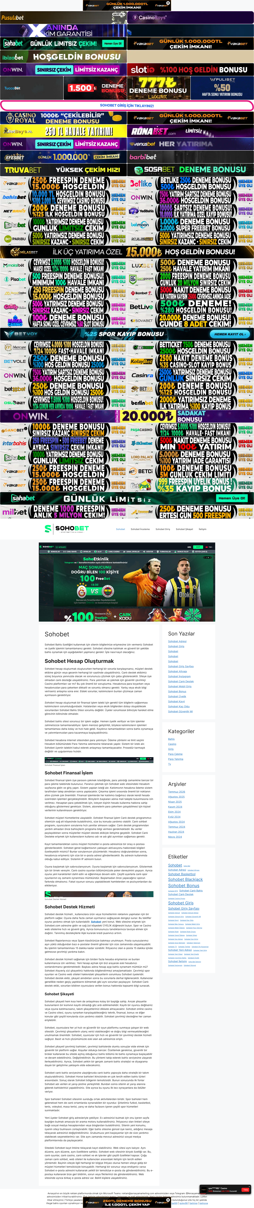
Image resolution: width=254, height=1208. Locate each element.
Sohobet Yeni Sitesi (175, 954)
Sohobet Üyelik (177, 696)
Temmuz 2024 (176, 826)
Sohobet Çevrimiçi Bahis (177, 958)
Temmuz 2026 (176, 791)
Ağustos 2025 (176, 796)
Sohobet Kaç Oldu (179, 706)
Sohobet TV (172, 947)
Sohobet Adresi (177, 641)
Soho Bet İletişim (194, 962)
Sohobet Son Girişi (191, 939)
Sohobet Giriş (163, 529)
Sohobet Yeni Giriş (200, 950)
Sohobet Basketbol (181, 874)
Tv (169, 764)
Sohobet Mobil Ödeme (176, 928)
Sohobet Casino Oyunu (176, 898)
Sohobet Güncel (174, 913)
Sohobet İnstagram (179, 676)
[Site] (63, 183)
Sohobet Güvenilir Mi (180, 711)
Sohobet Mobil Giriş (180, 686)
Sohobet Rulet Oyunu (188, 932)
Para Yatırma (175, 759)
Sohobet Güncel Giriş (176, 917)
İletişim (202, 529)
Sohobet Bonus (177, 691)
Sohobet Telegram (193, 943)
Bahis (171, 739)
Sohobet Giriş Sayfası (181, 666)
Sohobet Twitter (184, 947)
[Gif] (127, 252)
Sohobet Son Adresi (175, 939)
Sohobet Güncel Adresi (189, 913)
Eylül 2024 (174, 816)
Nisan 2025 (175, 801)
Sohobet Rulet (173, 932)
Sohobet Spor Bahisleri (176, 943)
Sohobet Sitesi (191, 935)
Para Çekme (175, 754)
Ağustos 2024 (176, 821)
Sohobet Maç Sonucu (176, 924)
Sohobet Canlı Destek (181, 681)
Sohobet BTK (173, 891)
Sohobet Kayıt (176, 701)
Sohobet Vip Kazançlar (200, 947)
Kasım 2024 (175, 806)
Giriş (171, 749)
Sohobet (120, 529)
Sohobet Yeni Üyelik (191, 954)
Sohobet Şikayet (184, 529)
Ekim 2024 (174, 811)
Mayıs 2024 (175, 836)
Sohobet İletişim (177, 961)
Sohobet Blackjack (185, 879)
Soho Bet (187, 866)
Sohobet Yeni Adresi (180, 950)
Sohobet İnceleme (140, 529)
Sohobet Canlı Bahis (191, 890)
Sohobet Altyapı (177, 671)
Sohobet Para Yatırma (194, 928)
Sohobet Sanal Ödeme (176, 935)
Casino (172, 744)
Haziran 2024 (176, 831)
